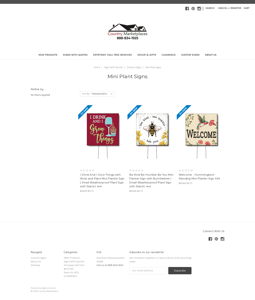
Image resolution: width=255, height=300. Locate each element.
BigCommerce (49, 288)
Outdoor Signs (134, 67)
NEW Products (48, 54)
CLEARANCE (169, 54)
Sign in (222, 8)
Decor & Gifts (146, 54)
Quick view (103, 129)
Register (235, 8)
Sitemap (35, 265)
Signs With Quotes (75, 54)
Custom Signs (190, 54)
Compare (101, 136)
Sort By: (86, 93)
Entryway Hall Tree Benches (112, 54)
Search (210, 8)
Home (97, 67)
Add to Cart (102, 142)
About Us (210, 54)
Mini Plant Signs (153, 67)
